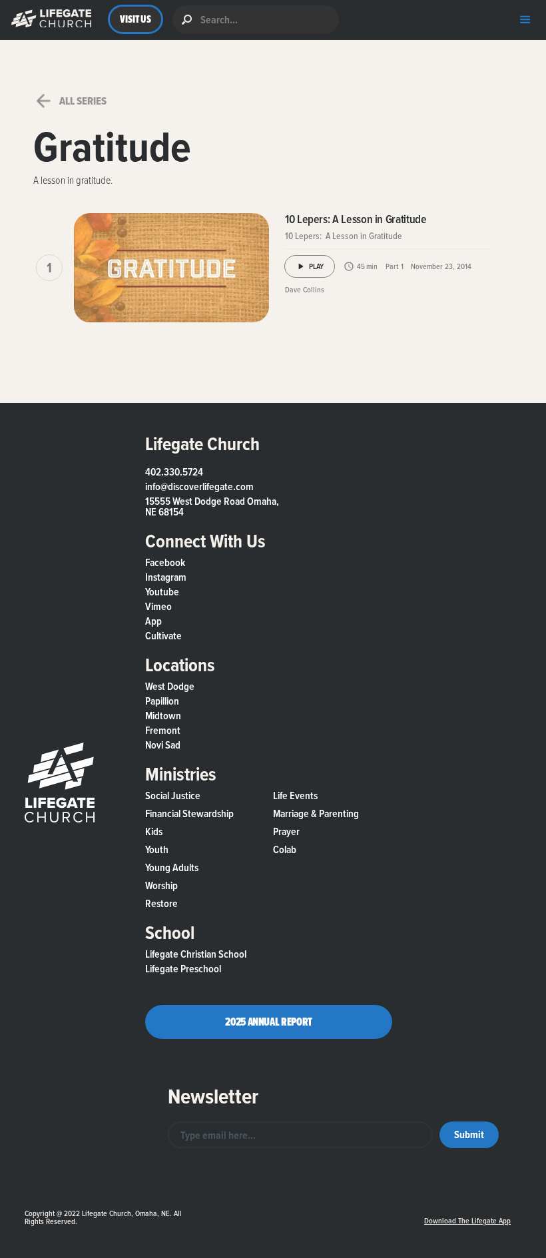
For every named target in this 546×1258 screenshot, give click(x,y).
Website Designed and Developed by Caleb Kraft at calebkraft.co (301, 1207)
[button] (48, 19)
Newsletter (213, 1096)
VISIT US (135, 19)
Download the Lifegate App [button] (467, 1221)
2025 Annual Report (268, 1022)
